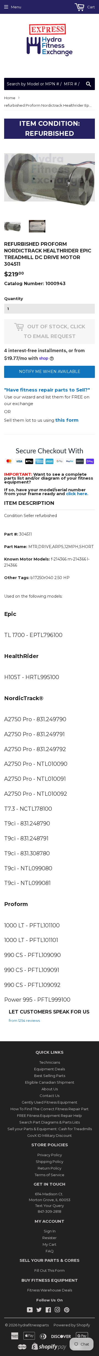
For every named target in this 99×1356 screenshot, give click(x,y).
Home (9, 98)
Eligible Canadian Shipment (49, 1082)
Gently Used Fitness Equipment (49, 1102)
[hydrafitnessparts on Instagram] (57, 1310)
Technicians (49, 1062)
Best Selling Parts (49, 1075)
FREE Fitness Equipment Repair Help (49, 1115)
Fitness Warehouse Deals (49, 1290)
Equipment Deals (49, 1069)
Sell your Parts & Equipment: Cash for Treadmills (49, 1129)
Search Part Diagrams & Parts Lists (49, 1122)
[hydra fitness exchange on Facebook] (48, 1310)
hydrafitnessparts (33, 1325)
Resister (49, 1237)
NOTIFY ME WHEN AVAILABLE (49, 371)
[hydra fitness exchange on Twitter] (39, 1310)
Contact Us (49, 1095)
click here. (77, 493)
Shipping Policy (49, 1161)
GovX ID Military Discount (49, 1135)
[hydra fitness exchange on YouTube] (30, 1310)
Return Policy (49, 1168)
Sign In (50, 1231)
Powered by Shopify (72, 1325)
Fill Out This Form (49, 1270)
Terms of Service (49, 1175)
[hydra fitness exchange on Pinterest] (67, 1310)
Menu (16, 7)
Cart (90, 7)
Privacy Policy (49, 1155)
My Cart (49, 1244)
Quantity (13, 298)
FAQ (50, 1251)
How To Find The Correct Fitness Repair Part (49, 1109)
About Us (50, 1089)
